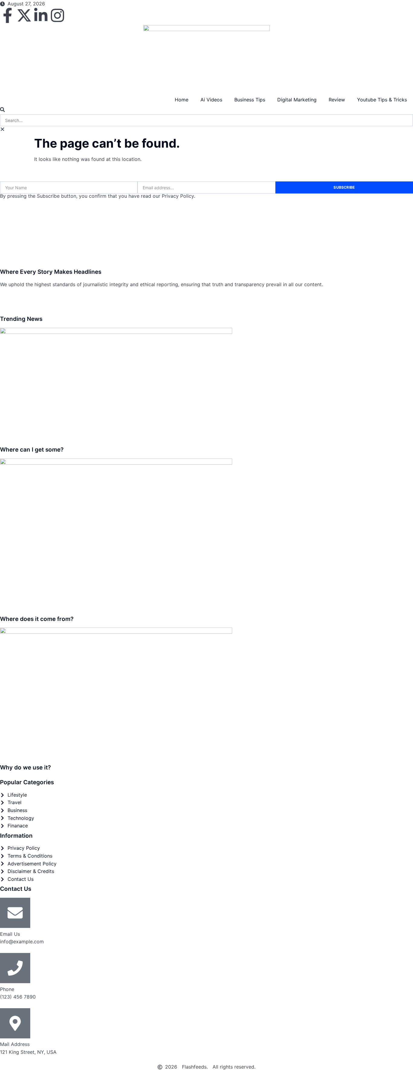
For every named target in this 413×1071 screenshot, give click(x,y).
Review (337, 100)
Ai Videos (211, 100)
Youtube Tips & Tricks (382, 100)
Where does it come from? (36, 618)
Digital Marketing (297, 100)
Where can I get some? (31, 449)
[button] (206, 110)
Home (181, 100)
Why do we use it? (25, 767)
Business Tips (249, 100)
